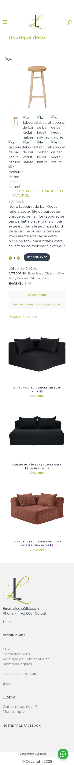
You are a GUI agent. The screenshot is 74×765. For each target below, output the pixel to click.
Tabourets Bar (38, 278)
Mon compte (14, 712)
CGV (6, 649)
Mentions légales (17, 664)
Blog (7, 683)
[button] (33, 58)
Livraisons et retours (20, 674)
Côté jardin (50, 273)
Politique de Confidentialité (26, 659)
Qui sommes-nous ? (20, 707)
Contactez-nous (16, 654)
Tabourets (22, 278)
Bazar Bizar (35, 273)
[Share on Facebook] (25, 283)
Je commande (37, 257)
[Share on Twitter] (29, 283)
